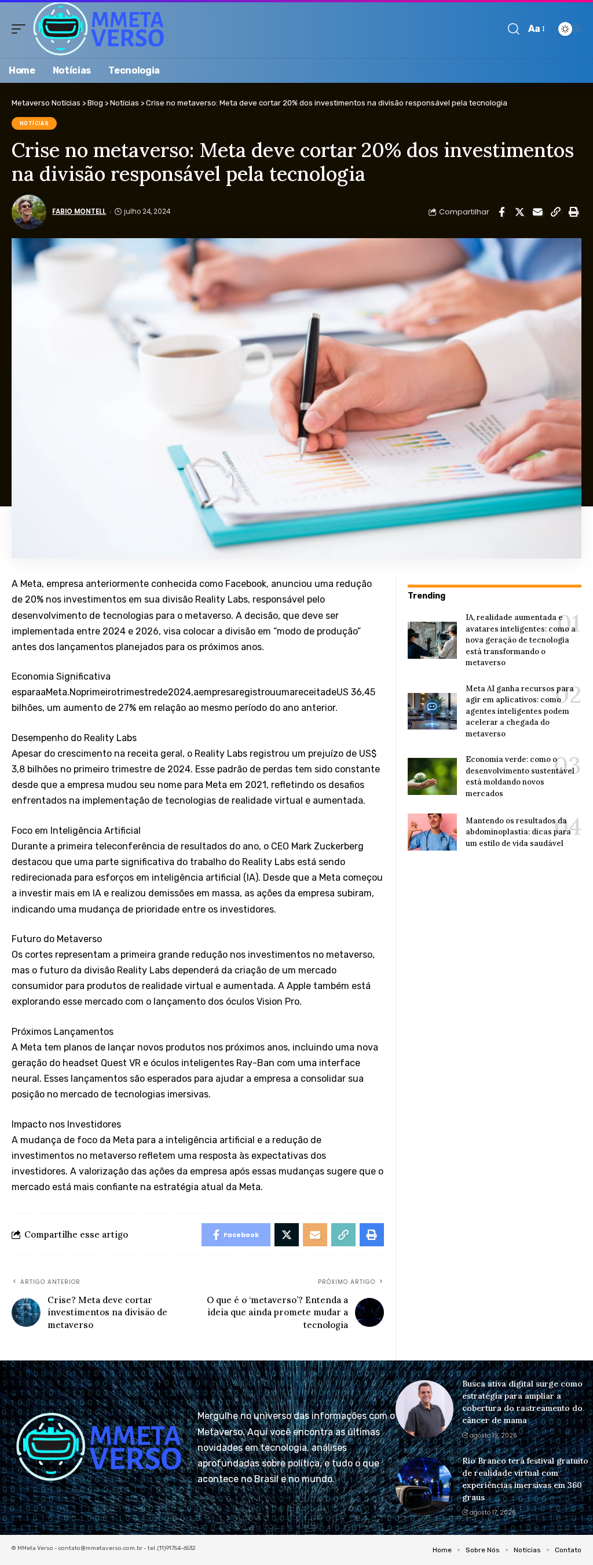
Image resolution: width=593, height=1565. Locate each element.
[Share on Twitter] (519, 212)
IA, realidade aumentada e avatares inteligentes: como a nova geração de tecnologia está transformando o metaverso (521, 639)
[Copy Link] (555, 212)
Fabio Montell (79, 211)
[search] (513, 29)
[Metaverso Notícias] (98, 29)
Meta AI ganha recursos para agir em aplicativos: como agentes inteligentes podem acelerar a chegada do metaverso (520, 711)
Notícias (34, 123)
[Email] (537, 212)
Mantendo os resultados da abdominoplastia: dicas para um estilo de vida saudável (518, 832)
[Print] (573, 212)
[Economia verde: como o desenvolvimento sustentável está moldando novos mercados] (432, 776)
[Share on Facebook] (501, 212)
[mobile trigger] (21, 29)
